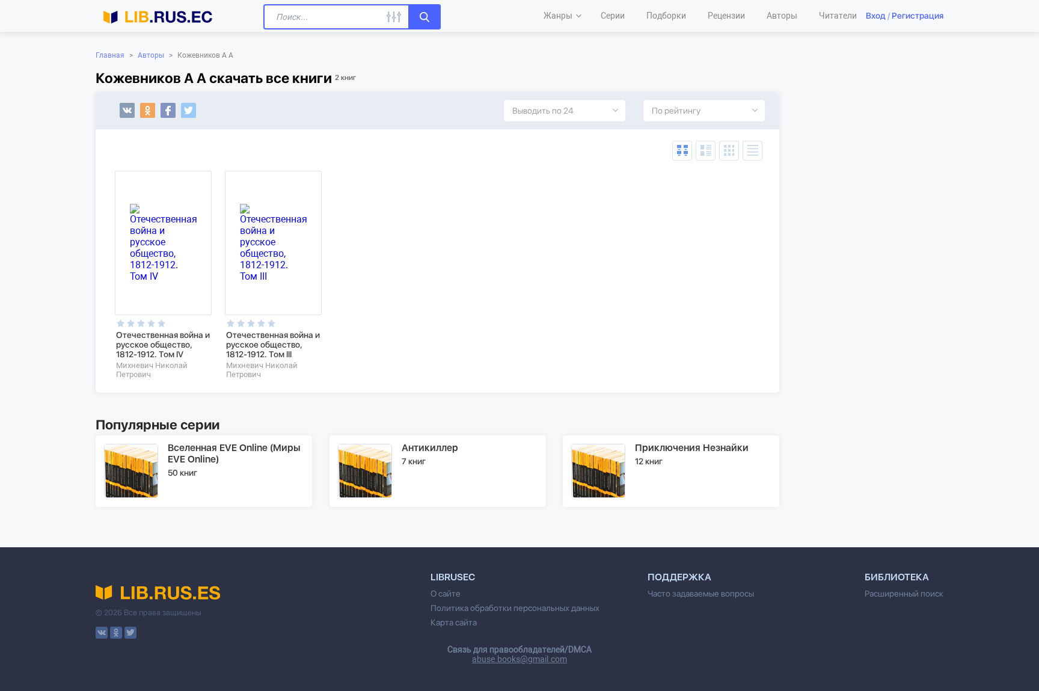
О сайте (446, 593)
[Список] (706, 151)
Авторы (151, 55)
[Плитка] (729, 151)
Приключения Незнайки (692, 447)
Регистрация (917, 15)
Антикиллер (430, 447)
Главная (110, 55)
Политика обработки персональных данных (515, 608)
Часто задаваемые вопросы (701, 593)
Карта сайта (454, 622)
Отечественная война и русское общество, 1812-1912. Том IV (163, 344)
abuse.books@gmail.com (519, 659)
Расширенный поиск (904, 593)
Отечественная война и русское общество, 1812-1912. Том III (273, 344)
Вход (876, 15)
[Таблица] (682, 151)
